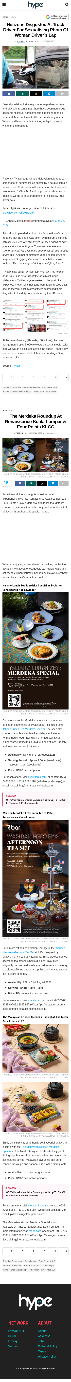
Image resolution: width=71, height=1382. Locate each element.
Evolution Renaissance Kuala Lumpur (20, 1261)
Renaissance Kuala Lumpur (15, 1270)
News (13, 17)
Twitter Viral (38, 392)
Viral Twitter (51, 392)
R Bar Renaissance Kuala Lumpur (39, 1265)
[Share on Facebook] (8, 93)
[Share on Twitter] (36, 93)
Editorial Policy (47, 1346)
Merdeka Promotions (12, 1265)
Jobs (41, 1341)
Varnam (13, 1346)
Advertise (44, 1336)
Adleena (20, 433)
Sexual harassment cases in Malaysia (40, 387)
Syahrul (21, 41)
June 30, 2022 (34, 41)
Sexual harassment (12, 387)
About (42, 1331)
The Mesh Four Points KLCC (43, 1270)
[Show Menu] (4, 5)
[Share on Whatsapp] (22, 93)
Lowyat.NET (16, 1331)
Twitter (16, 365)
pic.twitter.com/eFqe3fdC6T (18, 212)
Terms (42, 1351)
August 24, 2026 (35, 433)
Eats (13, 410)
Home (5, 17)
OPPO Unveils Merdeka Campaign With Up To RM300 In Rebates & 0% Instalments (35, 801)
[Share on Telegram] (49, 93)
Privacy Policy (47, 1356)
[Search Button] (67, 5)
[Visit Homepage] (35, 5)
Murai (12, 1336)
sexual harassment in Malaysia (17, 392)
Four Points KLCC (47, 1261)
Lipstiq (12, 1341)
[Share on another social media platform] (62, 93)
